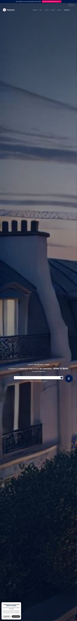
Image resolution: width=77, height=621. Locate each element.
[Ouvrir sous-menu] (43, 10)
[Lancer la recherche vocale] (69, 377)
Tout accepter (16, 616)
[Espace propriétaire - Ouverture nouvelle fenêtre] (70, 5)
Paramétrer (6, 616)
